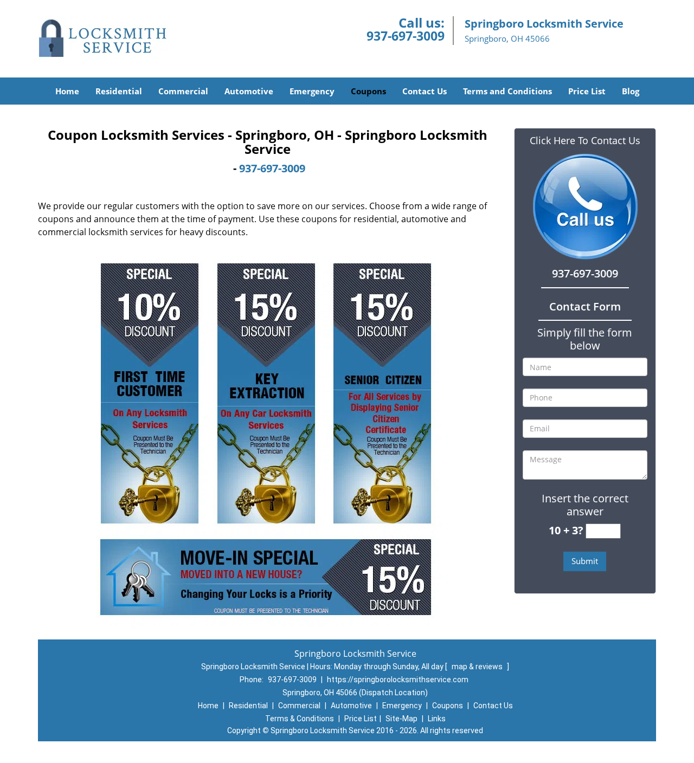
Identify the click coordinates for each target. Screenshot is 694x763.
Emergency (312, 91)
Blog (630, 91)
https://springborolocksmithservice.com (397, 679)
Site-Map (401, 718)
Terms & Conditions (299, 718)
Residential (118, 91)
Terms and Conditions (507, 91)
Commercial (183, 91)
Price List (587, 91)
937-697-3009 (406, 35)
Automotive (248, 91)
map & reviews (478, 666)
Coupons (368, 91)
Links (437, 718)
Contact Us (424, 91)
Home (67, 91)
